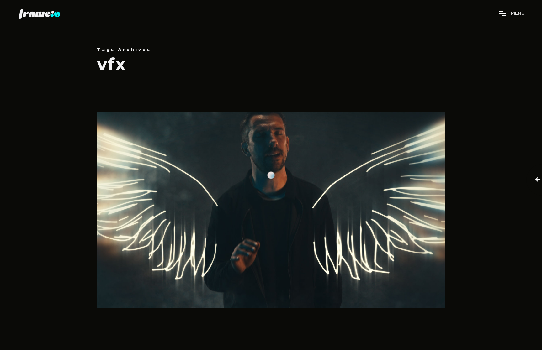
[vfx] (271, 210)
